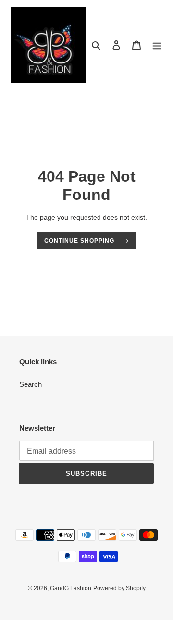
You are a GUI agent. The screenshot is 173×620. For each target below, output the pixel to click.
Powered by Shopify (119, 588)
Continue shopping (79, 240)
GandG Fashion (70, 588)
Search (30, 384)
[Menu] (157, 45)
